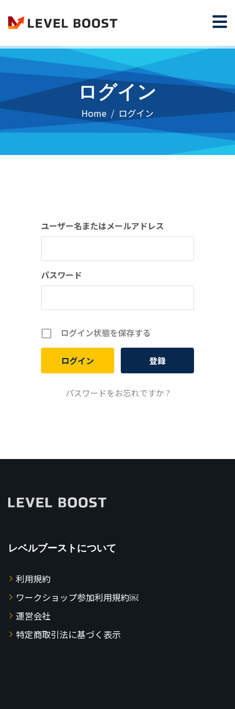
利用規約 (33, 578)
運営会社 (33, 615)
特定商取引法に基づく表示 (68, 634)
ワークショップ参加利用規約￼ (77, 597)
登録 (157, 360)
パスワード (61, 275)
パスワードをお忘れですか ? (118, 392)
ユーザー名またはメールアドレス (102, 225)
